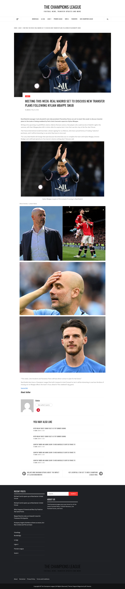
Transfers (74, 19)
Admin (29, 110)
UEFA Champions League (86, 19)
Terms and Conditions (43, 579)
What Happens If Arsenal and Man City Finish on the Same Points (28, 511)
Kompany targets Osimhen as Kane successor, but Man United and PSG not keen (29, 524)
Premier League (58, 19)
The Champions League (62, 7)
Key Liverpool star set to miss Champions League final (83, 473)
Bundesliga (35, 19)
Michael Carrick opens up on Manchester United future (28, 497)
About (16, 579)
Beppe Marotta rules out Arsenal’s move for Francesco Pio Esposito (27, 517)
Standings (17, 532)
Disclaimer (22, 579)
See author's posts (44, 405)
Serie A (67, 19)
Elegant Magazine (78, 586)
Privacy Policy (31, 579)
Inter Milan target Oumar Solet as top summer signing (49, 428)
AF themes (88, 586)
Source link (24, 388)
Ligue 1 (49, 19)
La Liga (43, 19)
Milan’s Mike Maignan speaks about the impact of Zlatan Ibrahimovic (43, 473)
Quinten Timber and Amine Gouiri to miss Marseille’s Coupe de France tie (54, 444)
